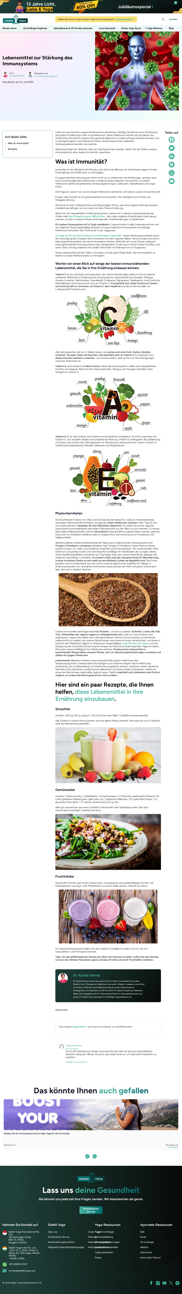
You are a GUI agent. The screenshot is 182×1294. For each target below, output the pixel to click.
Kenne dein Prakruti (150, 1257)
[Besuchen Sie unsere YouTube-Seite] (164, 1283)
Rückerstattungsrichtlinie (61, 1242)
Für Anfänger (147, 1242)
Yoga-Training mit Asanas (135, 643)
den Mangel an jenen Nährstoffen (87, 216)
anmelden (173, 19)
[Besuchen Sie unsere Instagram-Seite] (158, 1283)
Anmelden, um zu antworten (76, 1062)
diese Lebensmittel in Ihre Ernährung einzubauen (99, 695)
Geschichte (146, 1252)
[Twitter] (172, 148)
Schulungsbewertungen (107, 1242)
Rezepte (12, 149)
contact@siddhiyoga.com (22, 1270)
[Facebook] (172, 140)
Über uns (52, 1232)
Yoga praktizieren (104, 1252)
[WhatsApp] (172, 173)
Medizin (144, 1247)
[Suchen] (163, 19)
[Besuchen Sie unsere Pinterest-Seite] (177, 1283)
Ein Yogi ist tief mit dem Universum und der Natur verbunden (88, 235)
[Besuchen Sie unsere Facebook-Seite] (151, 1283)
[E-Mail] (172, 181)
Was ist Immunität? (18, 143)
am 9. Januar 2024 (72, 1049)
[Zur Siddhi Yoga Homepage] (15, 19)
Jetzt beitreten (124, 19)
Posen (98, 1257)
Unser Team (94, 1232)
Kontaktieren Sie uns (91, 1210)
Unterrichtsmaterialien (106, 1247)
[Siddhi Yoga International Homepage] (91, 1177)
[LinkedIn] (172, 156)
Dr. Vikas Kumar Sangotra (45, 76)
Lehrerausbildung (104, 1237)
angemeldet (79, 1026)
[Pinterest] (172, 165)
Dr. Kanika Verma (17, 76)
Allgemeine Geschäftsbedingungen (66, 1247)
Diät (142, 1232)
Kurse (143, 1237)
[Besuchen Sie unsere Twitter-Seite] (171, 1283)
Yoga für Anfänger (104, 1232)
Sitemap (92, 1237)
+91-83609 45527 (18, 1264)
